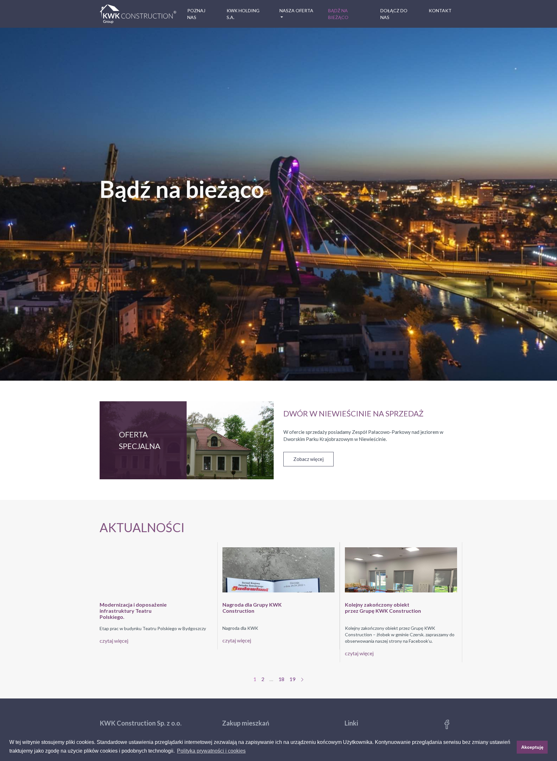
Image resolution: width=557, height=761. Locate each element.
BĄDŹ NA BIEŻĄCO (338, 14)
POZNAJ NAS (196, 14)
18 (281, 679)
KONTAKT (440, 10)
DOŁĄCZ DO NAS (393, 14)
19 (292, 679)
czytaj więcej (114, 641)
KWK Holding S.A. (243, 14)
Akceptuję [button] (532, 747)
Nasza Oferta (296, 10)
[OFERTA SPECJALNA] (187, 458)
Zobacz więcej (308, 459)
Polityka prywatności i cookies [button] (211, 751)
